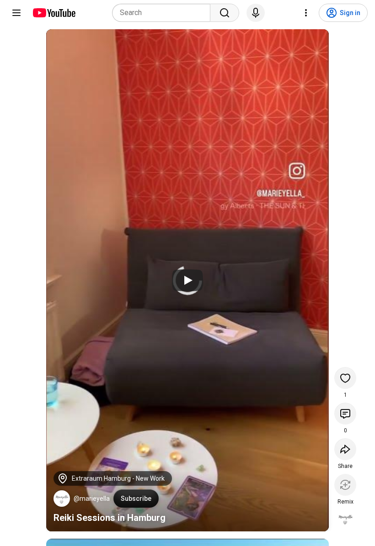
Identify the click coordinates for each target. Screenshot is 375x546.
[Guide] (16, 12)
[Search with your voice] (255, 13)
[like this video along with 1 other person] (345, 378)
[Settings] (305, 12)
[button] (62, 498)
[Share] (345, 449)
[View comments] (345, 414)
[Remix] (345, 485)
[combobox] (164, 12)
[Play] (187, 280)
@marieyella (92, 498)
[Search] (224, 13)
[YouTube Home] (54, 13)
